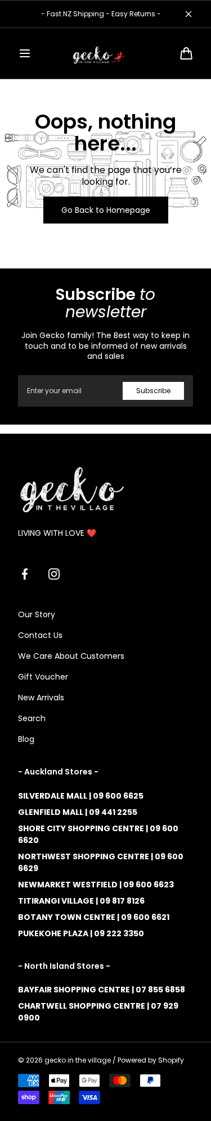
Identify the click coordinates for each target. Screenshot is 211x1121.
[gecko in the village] (106, 53)
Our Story (36, 614)
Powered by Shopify (151, 1060)
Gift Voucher (43, 676)
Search (32, 718)
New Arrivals (41, 697)
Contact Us (40, 635)
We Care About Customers (71, 656)
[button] (25, 53)
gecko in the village (77, 1060)
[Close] (188, 14)
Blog (26, 739)
